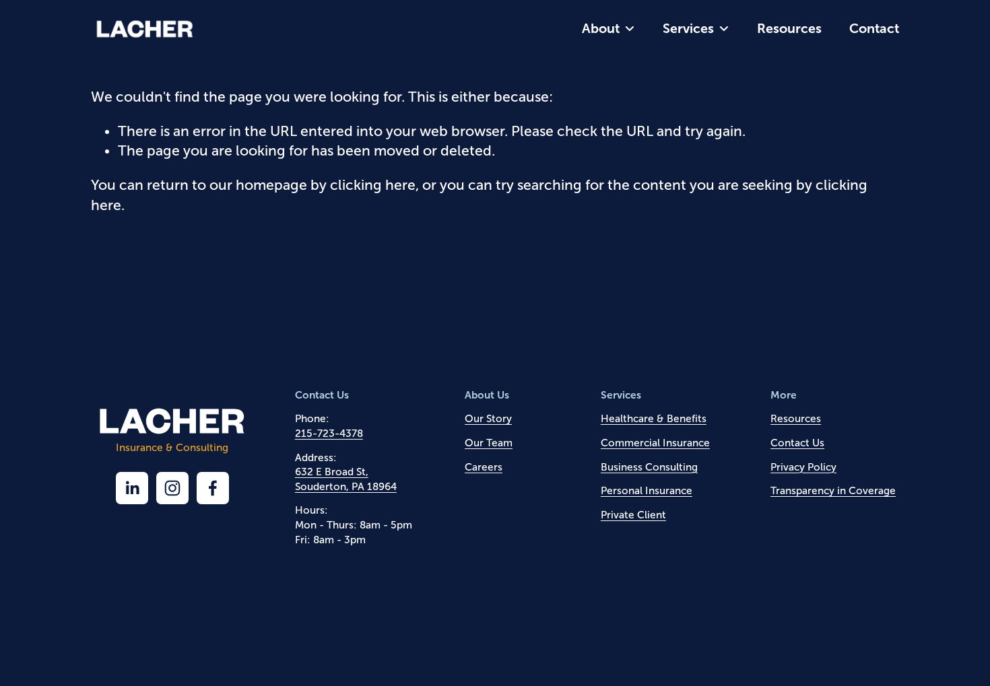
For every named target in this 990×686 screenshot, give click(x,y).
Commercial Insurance (655, 442)
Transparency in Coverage (833, 490)
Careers (483, 467)
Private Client (633, 514)
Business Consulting (649, 467)
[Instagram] (172, 488)
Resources (789, 28)
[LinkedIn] (132, 488)
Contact (874, 28)
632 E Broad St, (331, 471)
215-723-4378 (329, 433)
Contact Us (797, 442)
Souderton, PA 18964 (346, 486)
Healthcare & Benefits (653, 418)
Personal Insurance (646, 490)
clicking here (373, 185)
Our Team (489, 442)
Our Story (488, 418)
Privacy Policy (803, 467)
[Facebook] (213, 488)
